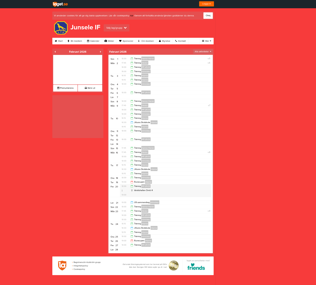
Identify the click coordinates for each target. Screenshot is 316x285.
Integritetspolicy (81, 265)
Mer (207, 41)
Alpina (145, 75)
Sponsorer (127, 41)
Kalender (94, 41)
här (131, 15)
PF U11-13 (146, 67)
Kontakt (182, 41)
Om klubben (147, 41)
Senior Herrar (148, 58)
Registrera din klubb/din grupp (87, 262)
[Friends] (196, 267)
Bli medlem (76, 41)
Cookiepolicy (79, 269)
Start (60, 41)
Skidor (145, 63)
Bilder (110, 41)
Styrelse (165, 41)
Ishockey (146, 71)
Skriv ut (91, 88)
